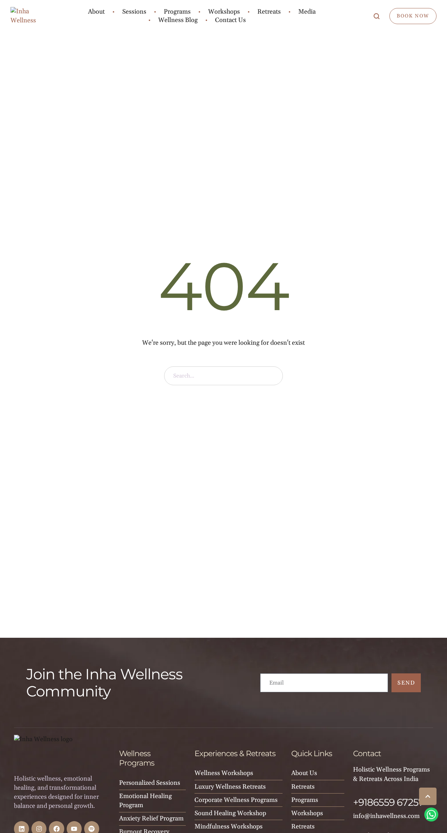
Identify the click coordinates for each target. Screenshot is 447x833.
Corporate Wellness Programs (236, 800)
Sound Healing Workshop (230, 813)
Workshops (307, 813)
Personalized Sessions (149, 783)
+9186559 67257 (388, 802)
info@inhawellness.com (386, 816)
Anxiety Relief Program (151, 818)
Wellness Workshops (224, 773)
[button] (428, 796)
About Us (304, 773)
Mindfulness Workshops (229, 827)
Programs (304, 800)
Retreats (303, 787)
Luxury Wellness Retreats (230, 787)
